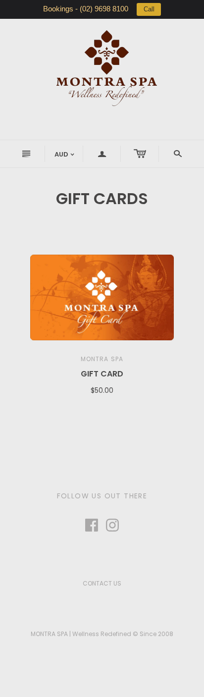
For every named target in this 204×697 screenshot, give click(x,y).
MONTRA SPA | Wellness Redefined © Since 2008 (102, 634)
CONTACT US (102, 583)
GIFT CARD (102, 373)
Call (149, 9)
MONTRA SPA (102, 359)
